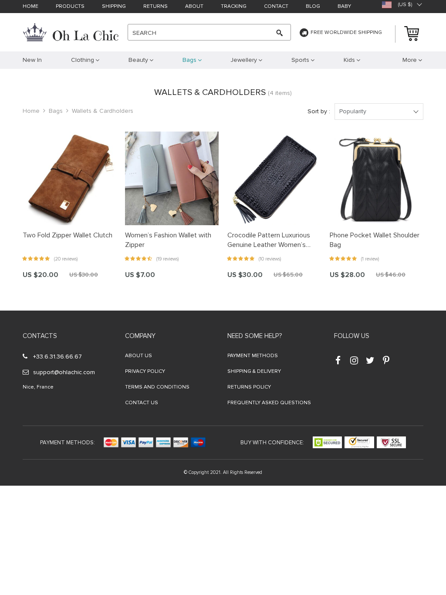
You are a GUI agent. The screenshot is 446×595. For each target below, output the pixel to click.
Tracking (234, 7)
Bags (56, 111)
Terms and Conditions (157, 387)
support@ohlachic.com (64, 372)
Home (30, 7)
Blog (313, 7)
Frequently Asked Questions (269, 402)
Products (70, 7)
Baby (344, 7)
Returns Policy (249, 387)
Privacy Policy (145, 371)
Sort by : (318, 111)
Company (140, 336)
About (194, 7)
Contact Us (141, 402)
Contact (276, 7)
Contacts (40, 336)
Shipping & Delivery (254, 371)
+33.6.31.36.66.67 (57, 356)
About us (138, 355)
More (409, 60)
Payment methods (252, 355)
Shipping (114, 7)
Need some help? (254, 336)
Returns (155, 7)
